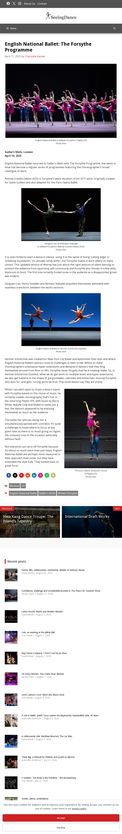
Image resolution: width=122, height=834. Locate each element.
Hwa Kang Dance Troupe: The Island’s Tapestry (28, 518)
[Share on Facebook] (8, 475)
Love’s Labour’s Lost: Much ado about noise (43, 694)
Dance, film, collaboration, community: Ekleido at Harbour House (53, 570)
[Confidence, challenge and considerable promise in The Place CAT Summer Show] (11, 600)
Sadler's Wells (47, 493)
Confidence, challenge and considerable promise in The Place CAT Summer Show (61, 591)
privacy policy (79, 808)
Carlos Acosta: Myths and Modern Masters (42, 611)
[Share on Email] (53, 475)
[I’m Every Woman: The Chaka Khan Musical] (11, 683)
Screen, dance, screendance (35, 798)
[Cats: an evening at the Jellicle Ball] (11, 641)
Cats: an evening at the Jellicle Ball (38, 632)
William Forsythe (67, 493)
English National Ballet (23, 493)
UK (23, 486)
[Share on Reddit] (27, 475)
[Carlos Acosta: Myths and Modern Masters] (11, 621)
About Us (29, 3)
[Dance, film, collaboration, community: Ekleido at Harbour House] (11, 579)
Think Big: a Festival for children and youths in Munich (48, 757)
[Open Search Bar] (114, 28)
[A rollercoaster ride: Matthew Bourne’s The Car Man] (11, 745)
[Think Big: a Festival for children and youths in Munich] (11, 766)
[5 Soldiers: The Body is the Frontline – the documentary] (11, 787)
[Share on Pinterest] (21, 475)
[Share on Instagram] (40, 475)
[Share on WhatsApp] (46, 475)
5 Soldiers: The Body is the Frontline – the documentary (49, 778)
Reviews (14, 486)
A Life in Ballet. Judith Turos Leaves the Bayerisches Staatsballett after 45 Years (60, 715)
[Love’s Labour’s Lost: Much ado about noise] (11, 704)
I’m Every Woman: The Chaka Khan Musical (43, 674)
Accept (61, 817)
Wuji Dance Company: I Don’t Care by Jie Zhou (44, 653)
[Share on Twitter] (15, 475)
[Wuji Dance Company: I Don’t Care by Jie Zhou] (11, 662)
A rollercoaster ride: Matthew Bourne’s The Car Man (47, 736)
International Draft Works (87, 516)
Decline (61, 827)
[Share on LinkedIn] (34, 475)
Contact (42, 3)
